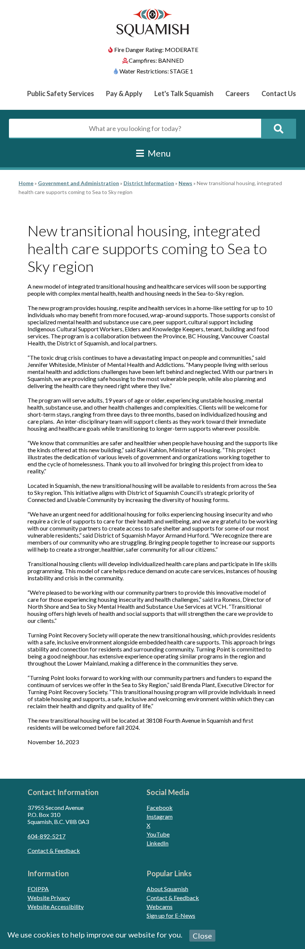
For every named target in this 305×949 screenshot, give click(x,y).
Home (26, 183)
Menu (158, 153)
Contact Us (278, 93)
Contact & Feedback (54, 850)
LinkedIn (157, 843)
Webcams (160, 906)
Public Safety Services (60, 93)
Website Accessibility (56, 906)
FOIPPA (38, 888)
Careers (237, 93)
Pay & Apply (124, 93)
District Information (148, 183)
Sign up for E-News (171, 915)
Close (202, 935)
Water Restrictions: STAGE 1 (156, 71)
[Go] (278, 129)
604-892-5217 (46, 836)
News (185, 183)
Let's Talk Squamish (184, 93)
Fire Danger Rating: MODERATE (156, 49)
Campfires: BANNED (156, 60)
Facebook (160, 807)
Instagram (160, 816)
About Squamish (167, 888)
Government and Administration (78, 183)
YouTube (158, 834)
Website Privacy (49, 897)
